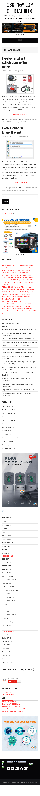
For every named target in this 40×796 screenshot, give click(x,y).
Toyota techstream (8, 576)
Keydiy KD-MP (6, 539)
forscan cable (11, 190)
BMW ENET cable (7, 662)
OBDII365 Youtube (8, 694)
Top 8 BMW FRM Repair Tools (11, 301)
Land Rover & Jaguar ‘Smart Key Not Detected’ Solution (19, 342)
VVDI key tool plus (8, 597)
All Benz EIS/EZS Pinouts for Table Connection (16, 287)
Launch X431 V (7, 648)
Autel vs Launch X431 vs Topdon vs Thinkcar (16, 270)
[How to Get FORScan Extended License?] (20, 149)
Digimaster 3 (6, 652)
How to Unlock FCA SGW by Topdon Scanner (16, 296)
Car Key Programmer (8, 424)
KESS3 (4, 556)
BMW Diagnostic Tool (8, 413)
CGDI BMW (5, 611)
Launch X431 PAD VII (9, 601)
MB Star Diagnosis (8, 427)
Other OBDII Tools (7, 441)
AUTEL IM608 (6, 562)
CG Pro (4, 604)
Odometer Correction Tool (10, 438)
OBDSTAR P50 (7, 566)
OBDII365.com (6, 692)
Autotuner (5, 529)
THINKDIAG (6, 553)
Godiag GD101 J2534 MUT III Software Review (16, 345)
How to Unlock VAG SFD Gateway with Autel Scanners (19, 304)
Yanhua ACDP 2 (7, 569)
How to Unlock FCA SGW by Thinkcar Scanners (17, 308)
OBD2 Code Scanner (8, 431)
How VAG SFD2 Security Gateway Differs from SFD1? (19, 338)
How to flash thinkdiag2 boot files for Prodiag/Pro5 (17, 277)
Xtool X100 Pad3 (7, 625)
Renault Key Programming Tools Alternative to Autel (18, 268)
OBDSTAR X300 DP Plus (10, 590)
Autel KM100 (6, 634)
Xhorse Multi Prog (7, 622)
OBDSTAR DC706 (7, 525)
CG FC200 (10, 556)
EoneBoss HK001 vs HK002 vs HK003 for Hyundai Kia (19, 329)
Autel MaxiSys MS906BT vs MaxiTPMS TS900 (16, 349)
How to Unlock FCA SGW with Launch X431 (15, 272)
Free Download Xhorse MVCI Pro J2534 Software (17, 265)
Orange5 (4, 659)
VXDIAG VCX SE (7, 641)
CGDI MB (5, 608)
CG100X (4, 522)
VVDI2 (4, 629)
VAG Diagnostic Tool (8, 448)
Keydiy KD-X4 (6, 535)
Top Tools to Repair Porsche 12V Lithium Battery (17, 275)
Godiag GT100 (6, 638)
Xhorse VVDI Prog (7, 542)
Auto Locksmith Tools (8, 410)
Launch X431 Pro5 (7, 594)
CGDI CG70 (5, 559)
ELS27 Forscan (26, 119)
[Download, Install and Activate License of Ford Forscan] (20, 84)
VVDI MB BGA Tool (8, 645)
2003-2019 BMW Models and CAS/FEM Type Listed (18, 292)
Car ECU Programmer (8, 420)
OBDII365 (23, 71)
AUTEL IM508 (6, 573)
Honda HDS (5, 618)
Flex (3, 532)
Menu (20, 40)
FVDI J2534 (22, 122)
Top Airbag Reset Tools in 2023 (11, 299)
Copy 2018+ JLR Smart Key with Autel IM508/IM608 (18, 390)
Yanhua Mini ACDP (8, 587)
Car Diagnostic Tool (11, 119)
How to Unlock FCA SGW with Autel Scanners (16, 306)
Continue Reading (20, 114)
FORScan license (12, 122)
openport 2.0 (6, 655)
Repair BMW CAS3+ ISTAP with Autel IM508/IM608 (18, 289)
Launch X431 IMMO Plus (10, 580)
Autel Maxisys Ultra (8, 631)
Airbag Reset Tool (7, 406)
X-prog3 (4, 549)
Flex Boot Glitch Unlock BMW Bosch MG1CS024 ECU (19, 352)
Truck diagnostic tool (8, 445)
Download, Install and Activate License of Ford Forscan (15, 63)
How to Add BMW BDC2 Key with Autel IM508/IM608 (18, 280)
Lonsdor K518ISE (7, 583)
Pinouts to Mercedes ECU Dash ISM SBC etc (16, 294)
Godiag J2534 (6, 546)
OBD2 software (6, 434)
